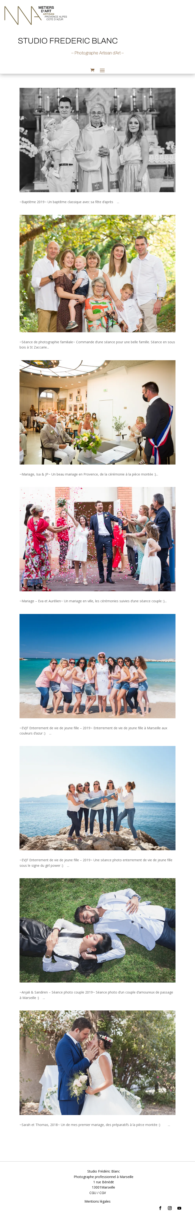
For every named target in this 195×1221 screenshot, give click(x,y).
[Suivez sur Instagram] (170, 1208)
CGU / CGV (97, 1192)
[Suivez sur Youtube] (179, 1208)
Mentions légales (97, 1201)
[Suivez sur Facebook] (160, 1208)
